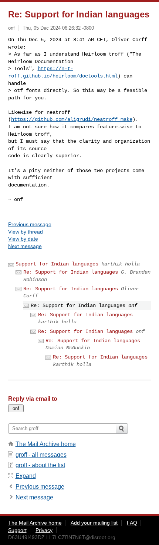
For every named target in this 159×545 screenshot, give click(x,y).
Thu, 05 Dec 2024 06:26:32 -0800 (58, 28)
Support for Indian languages (57, 264)
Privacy (44, 530)
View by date (23, 239)
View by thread (25, 232)
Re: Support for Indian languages (70, 272)
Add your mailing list (94, 523)
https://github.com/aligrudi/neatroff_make (71, 119)
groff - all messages (41, 455)
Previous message (29, 224)
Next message (25, 246)
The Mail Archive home (46, 444)
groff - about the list (40, 465)
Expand (26, 476)
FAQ (132, 523)
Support (17, 530)
